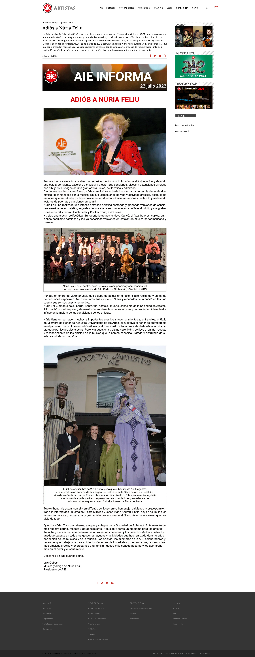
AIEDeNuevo (93, 629)
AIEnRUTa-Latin (94, 624)
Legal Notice (157, 653)
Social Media (178, 624)
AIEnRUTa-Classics (96, 608)
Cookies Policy (206, 653)
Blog (174, 613)
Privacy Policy (191, 653)
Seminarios (134, 618)
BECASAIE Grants (137, 603)
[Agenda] (193, 36)
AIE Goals (46, 608)
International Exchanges (98, 639)
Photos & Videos (180, 618)
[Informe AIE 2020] (193, 97)
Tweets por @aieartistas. (185, 125)
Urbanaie (91, 634)
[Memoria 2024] (193, 66)
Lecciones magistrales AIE (141, 608)
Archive (176, 608)
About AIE (46, 603)
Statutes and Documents (52, 624)
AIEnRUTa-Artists (95, 603)
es (213, 7)
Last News (177, 603)
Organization (47, 618)
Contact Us (47, 629)
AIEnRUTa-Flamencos (97, 618)
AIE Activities (48, 613)
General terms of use (174, 653)
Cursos (133, 613)
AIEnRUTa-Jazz (94, 613)
